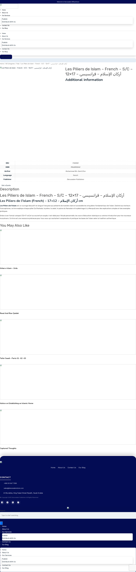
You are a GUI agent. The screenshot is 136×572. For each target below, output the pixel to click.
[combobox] (68, 515)
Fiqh (17, 64)
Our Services (6, 15)
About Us (5, 13)
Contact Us (5, 25)
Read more (68, 247)
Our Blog (5, 28)
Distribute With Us (9, 22)
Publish (4, 19)
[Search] (1, 523)
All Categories (10, 64)
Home (4, 10)
